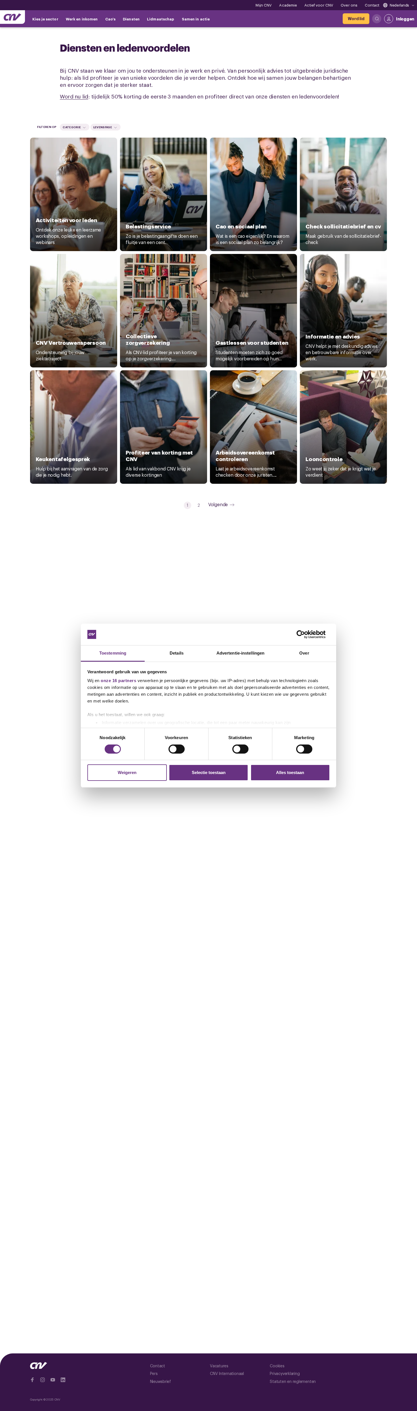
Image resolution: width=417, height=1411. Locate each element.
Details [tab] (177, 653)
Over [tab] (304, 653)
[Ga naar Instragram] (42, 1380)
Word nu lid (74, 96)
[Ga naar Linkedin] (63, 1380)
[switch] (177, 749)
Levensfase (102, 127)
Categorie (72, 127)
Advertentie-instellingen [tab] (240, 653)
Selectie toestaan (209, 772)
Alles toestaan (290, 772)
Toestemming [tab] (112, 653)
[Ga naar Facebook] (32, 1380)
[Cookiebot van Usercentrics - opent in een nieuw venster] (305, 634)
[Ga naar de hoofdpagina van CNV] (12, 17)
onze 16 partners (118, 680)
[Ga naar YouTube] (53, 1380)
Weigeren (127, 772)
